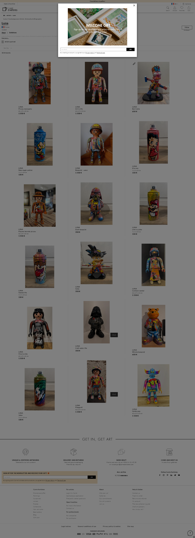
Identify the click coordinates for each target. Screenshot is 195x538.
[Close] (134, 5)
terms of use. (101, 52)
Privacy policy (89, 52)
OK (130, 49)
